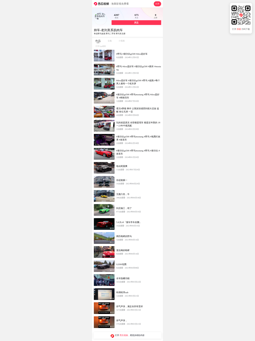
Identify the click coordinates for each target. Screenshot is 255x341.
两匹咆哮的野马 (124, 236)
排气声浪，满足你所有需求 (129, 306)
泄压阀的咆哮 (123, 250)
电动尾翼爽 (121, 166)
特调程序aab (122, 292)
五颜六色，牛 (123, 194)
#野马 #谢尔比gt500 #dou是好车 (132, 54)
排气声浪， (121, 320)
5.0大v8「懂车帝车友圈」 (129, 222)
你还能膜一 (121, 180)
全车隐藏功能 (123, 278)
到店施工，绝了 (124, 208)
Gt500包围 (121, 264)
